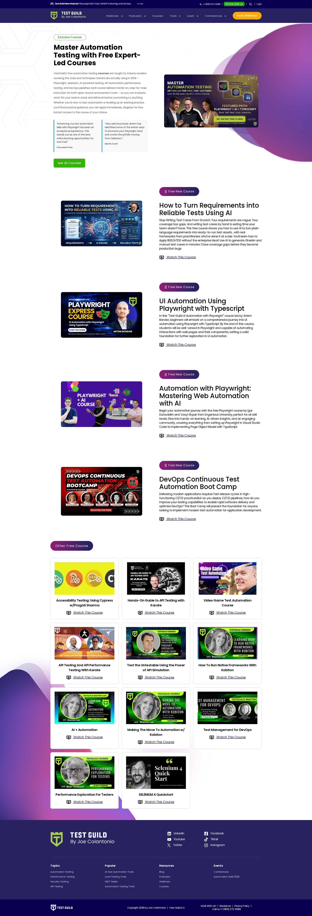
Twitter (177, 845)
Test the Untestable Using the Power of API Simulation (156, 667)
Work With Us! (208, 906)
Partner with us (234, 4)
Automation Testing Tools (119, 886)
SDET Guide (111, 881)
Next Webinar (247, 16)
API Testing (56, 886)
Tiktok (214, 839)
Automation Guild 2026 (227, 876)
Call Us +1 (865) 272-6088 (226, 909)
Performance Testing (62, 876)
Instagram (218, 845)
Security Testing (59, 881)
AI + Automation (85, 730)
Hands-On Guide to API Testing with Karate (156, 603)
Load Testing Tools (115, 876)
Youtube (179, 839)
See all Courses (69, 163)
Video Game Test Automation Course (227, 603)
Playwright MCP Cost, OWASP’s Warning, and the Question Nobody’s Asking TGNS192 (93, 3)
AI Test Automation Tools (119, 871)
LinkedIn (179, 833)
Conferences (221, 871)
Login (259, 4)
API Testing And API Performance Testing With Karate (84, 667)
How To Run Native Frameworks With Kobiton (227, 667)
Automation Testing (61, 871)
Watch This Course (181, 257)
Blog (161, 871)
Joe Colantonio (157, 907)
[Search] (250, 4)
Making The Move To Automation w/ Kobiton (156, 732)
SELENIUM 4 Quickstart (156, 794)
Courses (164, 886)
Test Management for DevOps (227, 730)
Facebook (217, 833)
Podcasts (164, 876)
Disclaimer (225, 906)
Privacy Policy (241, 906)
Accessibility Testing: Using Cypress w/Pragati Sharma (84, 603)
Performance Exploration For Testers (84, 794)
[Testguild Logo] (69, 15)
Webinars (164, 881)
